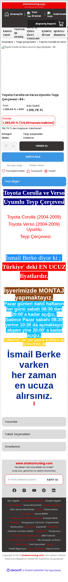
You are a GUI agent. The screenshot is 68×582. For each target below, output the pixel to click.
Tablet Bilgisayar (17, 548)
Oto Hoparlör (27, 513)
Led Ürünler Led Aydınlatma (25, 535)
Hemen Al (42, 145)
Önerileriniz (12, 447)
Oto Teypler (13, 500)
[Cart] (61, 24)
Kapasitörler (52, 522)
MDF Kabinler (48, 535)
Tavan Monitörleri (32, 505)
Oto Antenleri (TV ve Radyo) (21, 539)
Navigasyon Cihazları (33, 522)
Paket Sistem (21, 544)
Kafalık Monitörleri (52, 505)
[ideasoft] (14, 570)
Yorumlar (11, 422)
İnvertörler (52, 526)
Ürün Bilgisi (12, 181)
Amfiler (39, 509)
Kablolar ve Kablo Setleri (20, 531)
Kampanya (54, 531)
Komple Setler (50, 518)
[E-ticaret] (33, 570)
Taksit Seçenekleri (17, 434)
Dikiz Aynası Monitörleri (22, 509)
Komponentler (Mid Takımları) (26, 518)
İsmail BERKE (41, 513)
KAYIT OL (52, 479)
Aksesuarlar (16, 526)
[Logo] (34, 5)
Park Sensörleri (37, 544)
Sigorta (50, 544)
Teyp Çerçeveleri (33, 134)
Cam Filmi (29, 526)
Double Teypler (53, 500)
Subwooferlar (51, 509)
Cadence (28, 137)
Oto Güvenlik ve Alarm (49, 539)
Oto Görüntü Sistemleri (32, 500)
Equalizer (41, 526)
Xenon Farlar (53, 548)
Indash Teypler (14, 505)
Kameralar (42, 531)
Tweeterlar (14, 522)
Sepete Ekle (33, 156)
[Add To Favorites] (13, 171)
